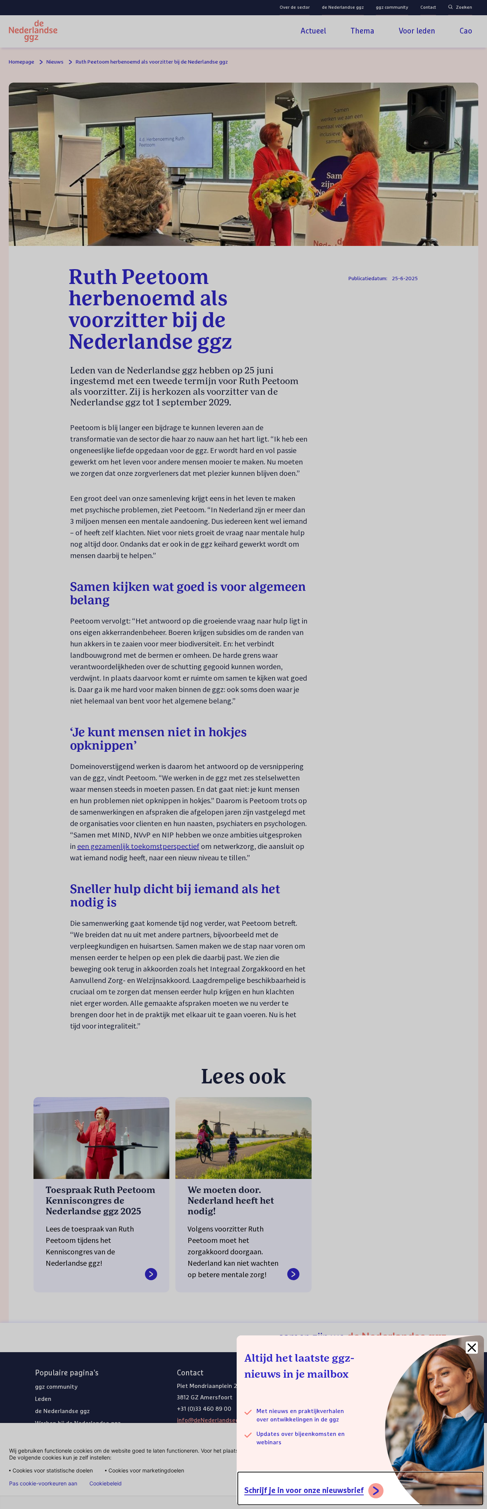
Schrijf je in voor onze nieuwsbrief (304, 1491)
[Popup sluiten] (472, 1348)
